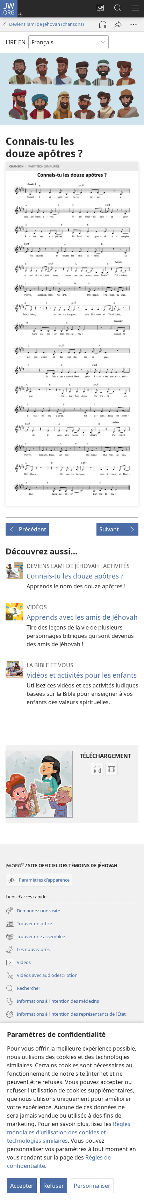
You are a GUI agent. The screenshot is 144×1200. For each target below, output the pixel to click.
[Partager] (118, 24)
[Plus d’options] (133, 24)
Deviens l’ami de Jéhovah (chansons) (46, 24)
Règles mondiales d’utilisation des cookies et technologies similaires (68, 1132)
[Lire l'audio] (102, 24)
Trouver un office (29, 924)
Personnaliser (92, 1186)
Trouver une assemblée (35, 937)
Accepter (22, 1186)
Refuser (53, 1186)
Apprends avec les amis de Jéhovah (82, 617)
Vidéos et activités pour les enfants (82, 675)
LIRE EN (16, 42)
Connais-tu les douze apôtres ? (75, 576)
